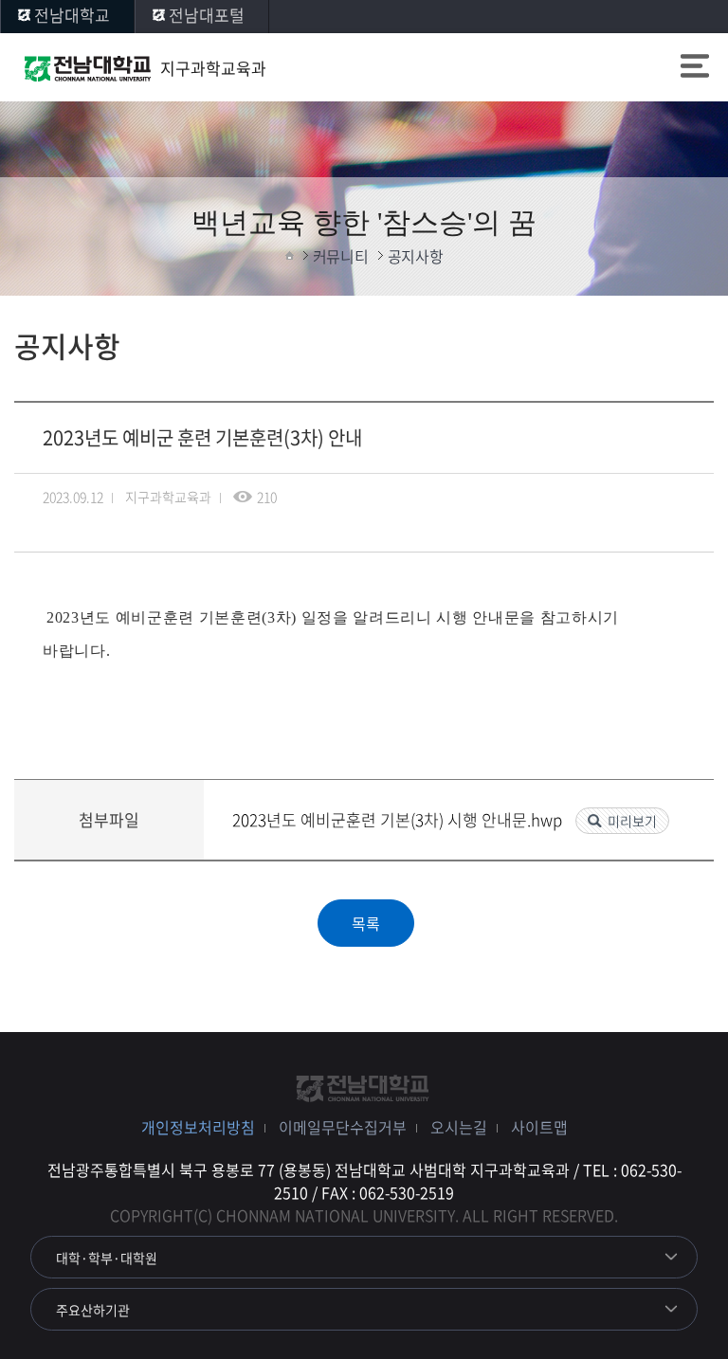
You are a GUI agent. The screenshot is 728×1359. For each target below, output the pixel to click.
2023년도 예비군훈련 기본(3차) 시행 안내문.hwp (399, 819)
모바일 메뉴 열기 (695, 68)
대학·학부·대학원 (106, 1257)
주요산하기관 (93, 1309)
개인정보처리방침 (198, 1126)
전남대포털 (207, 15)
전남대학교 (72, 15)
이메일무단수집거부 (343, 1126)
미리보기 (632, 820)
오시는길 (458, 1126)
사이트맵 (539, 1126)
